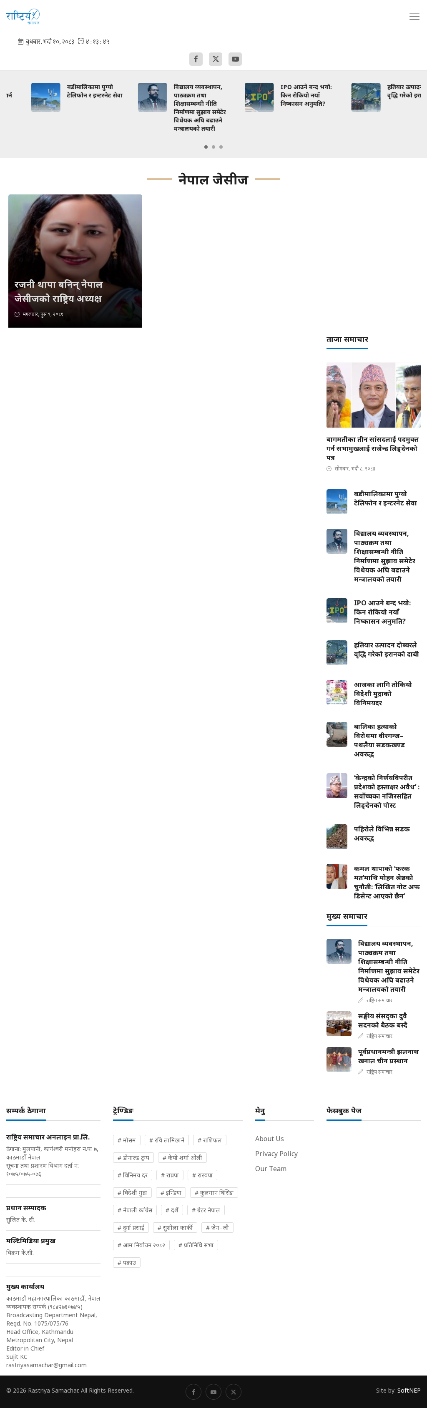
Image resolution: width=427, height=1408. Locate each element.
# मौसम (127, 1140)
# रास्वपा (202, 1175)
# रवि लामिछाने (166, 1140)
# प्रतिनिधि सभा (196, 1245)
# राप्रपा (170, 1175)
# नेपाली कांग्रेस (135, 1210)
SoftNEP (409, 1390)
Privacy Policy (276, 1153)
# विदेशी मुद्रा (132, 1193)
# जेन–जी (217, 1227)
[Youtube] (235, 59)
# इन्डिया (171, 1193)
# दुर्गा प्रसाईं (131, 1227)
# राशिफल (210, 1140)
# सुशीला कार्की (175, 1227)
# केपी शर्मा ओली (182, 1158)
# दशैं (172, 1210)
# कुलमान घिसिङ (214, 1193)
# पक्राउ (127, 1262)
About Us (269, 1138)
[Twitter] (215, 59)
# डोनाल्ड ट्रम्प (133, 1158)
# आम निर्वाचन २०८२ (141, 1245)
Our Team (270, 1168)
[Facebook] (196, 59)
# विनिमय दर (133, 1175)
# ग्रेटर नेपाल (206, 1210)
